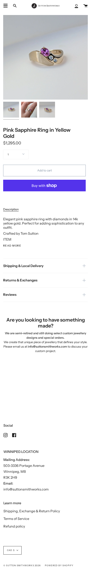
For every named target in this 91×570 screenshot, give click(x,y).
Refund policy (14, 526)
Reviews (10, 294)
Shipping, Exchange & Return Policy (31, 511)
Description (11, 209)
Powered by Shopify (59, 565)
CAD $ (11, 550)
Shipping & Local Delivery (23, 266)
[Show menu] (5, 5)
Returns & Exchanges (20, 280)
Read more (12, 245)
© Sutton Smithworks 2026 (22, 565)
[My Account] (76, 6)
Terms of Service (16, 519)
